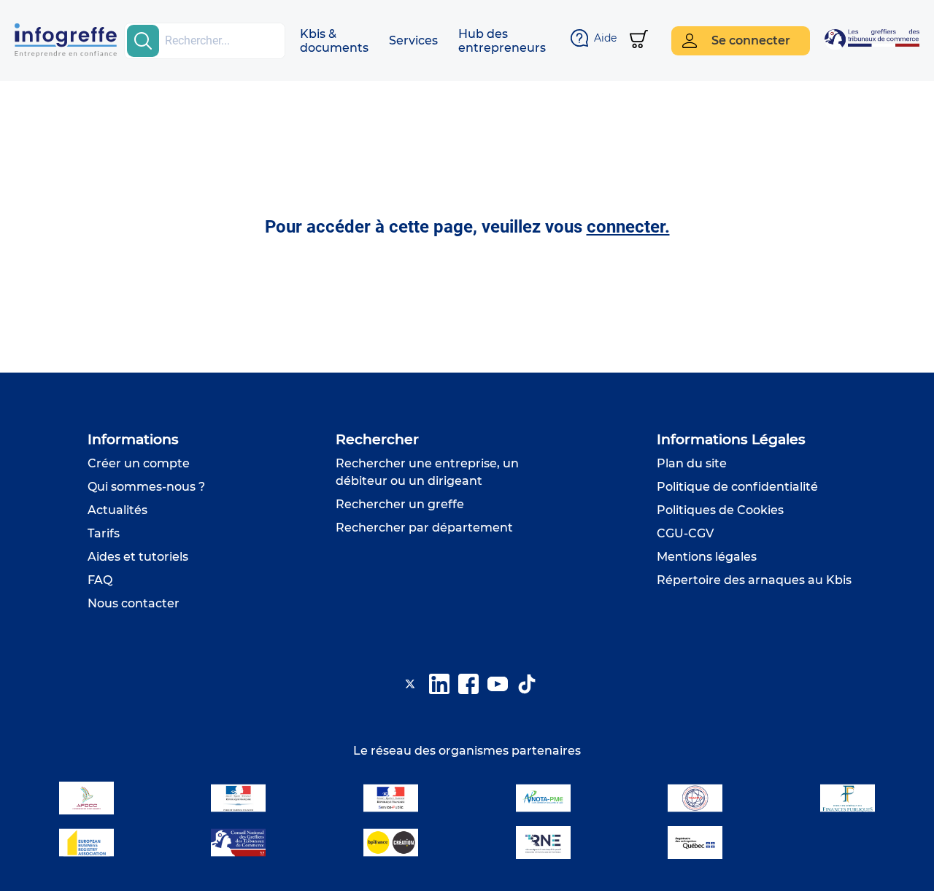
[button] (334, 41)
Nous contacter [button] (134, 603)
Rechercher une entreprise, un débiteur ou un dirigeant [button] (427, 472)
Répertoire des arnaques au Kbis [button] (754, 580)
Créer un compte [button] (139, 463)
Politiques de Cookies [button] (720, 510)
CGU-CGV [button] (685, 533)
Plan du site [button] (692, 463)
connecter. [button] (628, 227)
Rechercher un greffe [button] (400, 504)
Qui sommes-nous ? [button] (146, 487)
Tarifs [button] (104, 533)
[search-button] (143, 41)
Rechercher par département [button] (424, 527)
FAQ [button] (100, 580)
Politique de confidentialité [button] (737, 487)
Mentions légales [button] (707, 557)
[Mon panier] (639, 40)
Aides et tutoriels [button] (138, 557)
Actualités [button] (117, 510)
